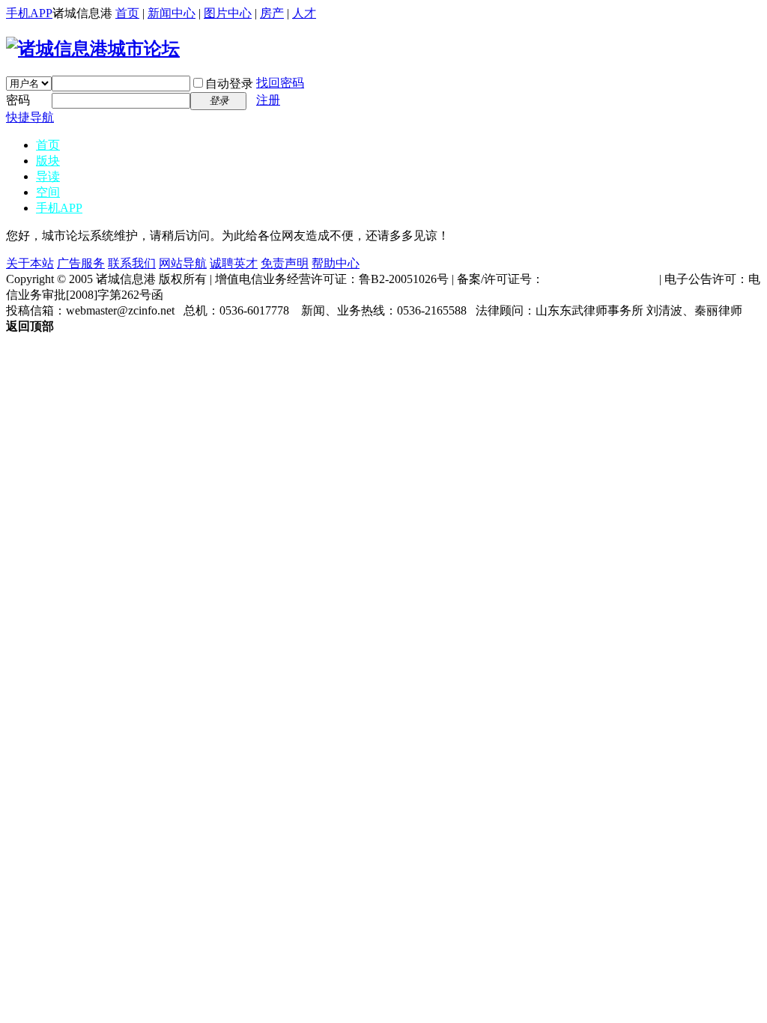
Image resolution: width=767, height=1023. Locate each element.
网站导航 (183, 263)
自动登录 (229, 83)
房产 (272, 13)
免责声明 (285, 263)
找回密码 (280, 82)
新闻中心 (171, 13)
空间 (48, 192)
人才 (304, 13)
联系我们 (132, 263)
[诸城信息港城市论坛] (93, 48)
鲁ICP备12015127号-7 (600, 279)
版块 (48, 160)
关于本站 (30, 263)
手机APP (29, 13)
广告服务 (81, 263)
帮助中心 (336, 263)
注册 (268, 100)
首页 (127, 13)
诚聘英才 (234, 263)
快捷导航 (30, 117)
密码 (18, 100)
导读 (48, 176)
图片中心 (228, 13)
